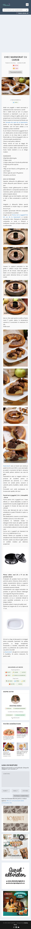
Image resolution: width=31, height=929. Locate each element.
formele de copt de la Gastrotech (17, 122)
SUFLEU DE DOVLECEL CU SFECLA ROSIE (6, 753)
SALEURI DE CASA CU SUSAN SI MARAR (22, 735)
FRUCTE (7, 672)
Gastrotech (6, 466)
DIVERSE (19, 684)
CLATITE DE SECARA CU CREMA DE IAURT (8, 737)
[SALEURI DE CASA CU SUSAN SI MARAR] (22, 730)
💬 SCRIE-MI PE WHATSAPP (20, 715)
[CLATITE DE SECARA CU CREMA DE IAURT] (8, 731)
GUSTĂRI (12, 684)
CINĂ (23, 681)
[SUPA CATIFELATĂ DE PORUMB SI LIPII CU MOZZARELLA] (22, 746)
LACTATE (23, 672)
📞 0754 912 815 (15, 717)
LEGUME (15, 672)
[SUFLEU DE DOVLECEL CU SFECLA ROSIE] (8, 747)
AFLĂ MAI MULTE (9, 715)
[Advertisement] (15, 33)
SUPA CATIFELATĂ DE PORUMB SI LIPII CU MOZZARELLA (22, 753)
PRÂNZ (16, 681)
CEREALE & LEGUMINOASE (18, 675)
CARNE (8, 675)
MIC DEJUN (9, 681)
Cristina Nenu (13, 62)
